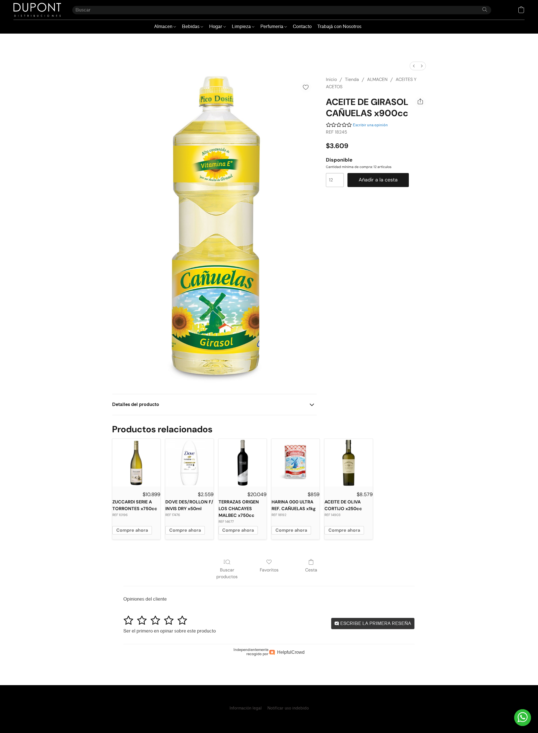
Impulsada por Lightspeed (269, 718)
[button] (37, 10)
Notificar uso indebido (288, 708)
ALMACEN (377, 79)
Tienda (352, 79)
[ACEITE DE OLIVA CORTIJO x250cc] (348, 463)
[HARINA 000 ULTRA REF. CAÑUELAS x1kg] (295, 463)
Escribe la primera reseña (375, 623)
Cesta (311, 570)
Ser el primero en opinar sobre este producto (169, 631)
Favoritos (269, 570)
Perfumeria (272, 26)
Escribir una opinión (370, 125)
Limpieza (242, 26)
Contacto (302, 26)
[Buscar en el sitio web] (485, 9)
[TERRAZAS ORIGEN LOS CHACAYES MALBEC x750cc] (242, 463)
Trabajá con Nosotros (339, 26)
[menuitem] (414, 66)
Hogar (216, 26)
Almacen (163, 26)
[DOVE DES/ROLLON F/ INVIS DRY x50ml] (189, 463)
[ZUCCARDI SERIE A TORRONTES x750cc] (136, 463)
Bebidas (191, 26)
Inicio (331, 79)
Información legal (245, 708)
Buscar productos (227, 573)
